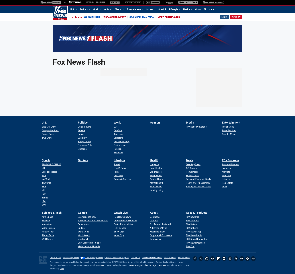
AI (205, 9)
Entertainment (134, 9)
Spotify (247, 258)
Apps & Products (196, 212)
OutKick (162, 9)
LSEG (62, 269)
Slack (230, 258)
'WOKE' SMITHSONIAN (168, 17)
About (154, 212)
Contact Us (135, 258)
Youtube (212, 258)
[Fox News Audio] (132, 2)
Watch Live (121, 212)
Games (82, 212)
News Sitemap (170, 258)
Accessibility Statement (152, 258)
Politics (84, 9)
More (211, 9)
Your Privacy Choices (94, 258)
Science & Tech (52, 212)
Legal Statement (159, 265)
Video (198, 9)
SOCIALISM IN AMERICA (141, 17)
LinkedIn (224, 258)
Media (118, 9)
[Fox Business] (96, 2)
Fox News (60, 13)
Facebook (195, 258)
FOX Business (230, 160)
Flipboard (218, 258)
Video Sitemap (184, 258)
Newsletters (241, 258)
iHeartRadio (253, 258)
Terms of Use (55, 258)
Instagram (206, 258)
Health (186, 9)
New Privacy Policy (71, 258)
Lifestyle (173, 9)
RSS (236, 258)
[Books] (213, 2)
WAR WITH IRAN (92, 17)
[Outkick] (169, 2)
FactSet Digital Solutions (140, 265)
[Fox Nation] (115, 2)
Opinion (108, 9)
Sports (150, 9)
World (96, 9)
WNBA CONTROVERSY (115, 17)
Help (127, 258)
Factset (100, 265)
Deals (189, 160)
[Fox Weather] (153, 2)
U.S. (72, 9)
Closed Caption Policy (114, 258)
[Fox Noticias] (188, 2)
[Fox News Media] (75, 2)
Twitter (201, 258)
